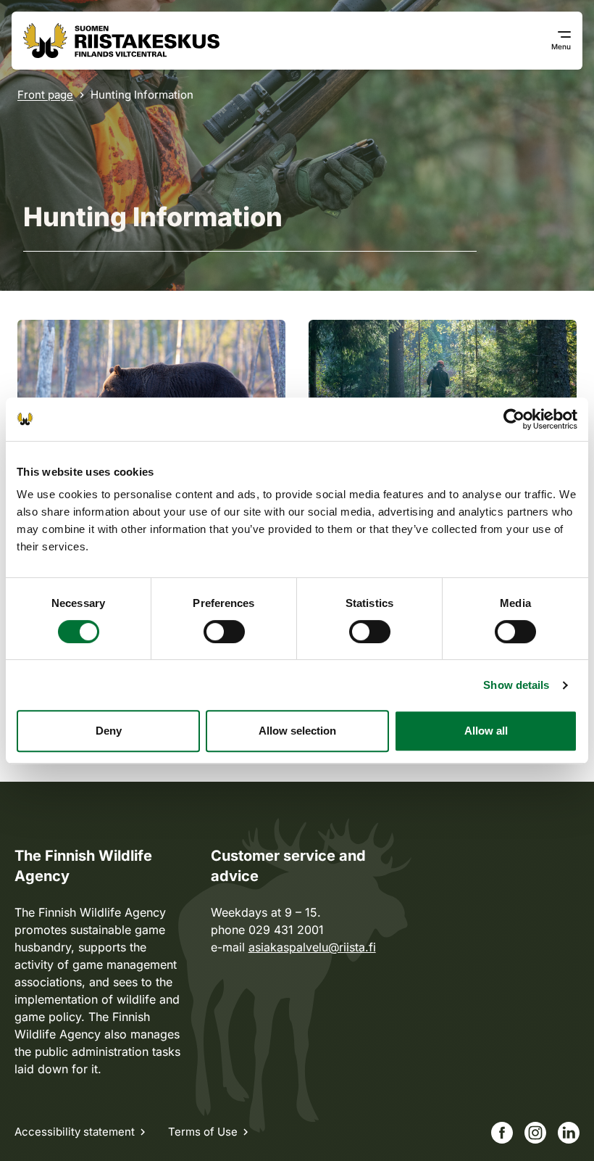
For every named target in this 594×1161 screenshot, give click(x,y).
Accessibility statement (74, 1132)
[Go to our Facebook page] (502, 1133)
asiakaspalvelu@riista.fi (312, 947)
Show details (516, 685)
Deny (109, 730)
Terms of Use (203, 1132)
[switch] (224, 631)
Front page (45, 95)
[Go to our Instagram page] (535, 1133)
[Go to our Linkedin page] (569, 1133)
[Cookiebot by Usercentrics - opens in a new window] (514, 419)
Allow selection (297, 730)
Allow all (486, 730)
